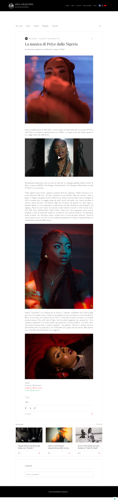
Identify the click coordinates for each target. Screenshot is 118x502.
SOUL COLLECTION (24, 4)
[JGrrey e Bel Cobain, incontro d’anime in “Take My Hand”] (89, 435)
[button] (100, 26)
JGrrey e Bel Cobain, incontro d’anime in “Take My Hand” (88, 447)
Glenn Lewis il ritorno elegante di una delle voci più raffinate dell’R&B (58, 447)
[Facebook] (100, 5)
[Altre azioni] (92, 38)
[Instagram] (102, 5)
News (28, 26)
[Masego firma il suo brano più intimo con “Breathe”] (29, 435)
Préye (27, 397)
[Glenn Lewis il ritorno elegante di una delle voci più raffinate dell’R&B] (59, 435)
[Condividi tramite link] (35, 408)
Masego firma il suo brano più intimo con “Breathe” (29, 447)
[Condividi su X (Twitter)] (30, 408)
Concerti (55, 26)
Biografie (45, 26)
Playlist (36, 26)
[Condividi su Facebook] (26, 408)
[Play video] (59, 157)
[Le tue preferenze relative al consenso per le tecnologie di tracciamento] (115, 499)
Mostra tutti (99, 424)
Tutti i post (19, 26)
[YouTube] (105, 5)
